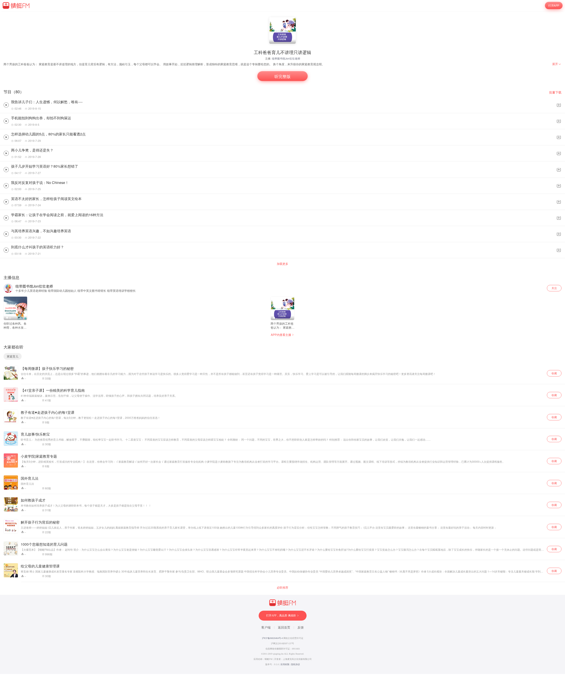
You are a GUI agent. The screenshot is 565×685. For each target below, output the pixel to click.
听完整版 (282, 76)
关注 (554, 288)
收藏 (554, 373)
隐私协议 (295, 664)
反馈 (301, 627)
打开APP (553, 5)
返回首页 (284, 627)
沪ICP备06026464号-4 (272, 638)
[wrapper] (282, 342)
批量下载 (555, 92)
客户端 (266, 627)
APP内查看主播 (281, 335)
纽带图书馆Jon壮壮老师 (286, 58)
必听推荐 (282, 588)
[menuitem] (556, 64)
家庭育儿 (12, 356)
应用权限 (285, 664)
